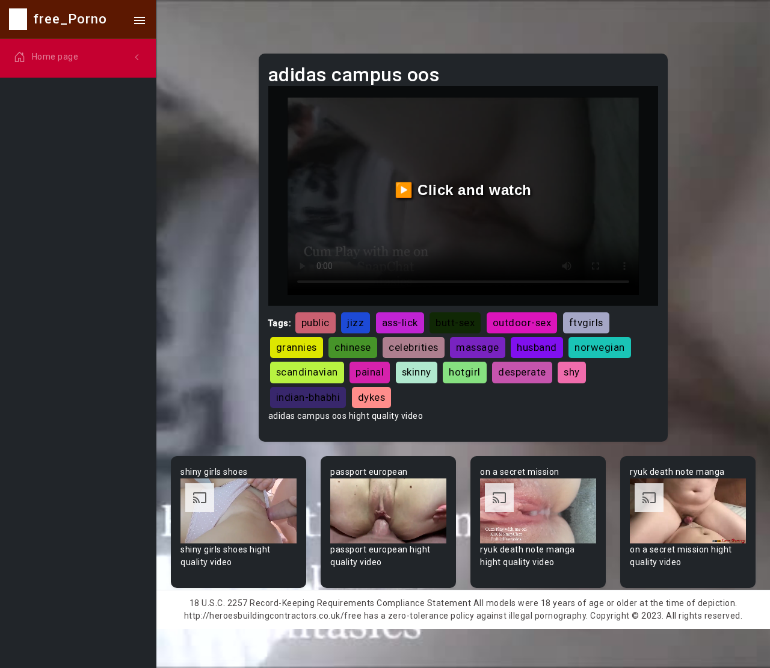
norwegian (599, 347)
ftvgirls (586, 323)
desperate (522, 372)
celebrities (414, 347)
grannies (296, 347)
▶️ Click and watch (463, 190)
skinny (416, 372)
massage (477, 347)
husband (537, 347)
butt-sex (455, 323)
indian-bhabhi (308, 397)
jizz (355, 323)
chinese (352, 347)
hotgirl (465, 372)
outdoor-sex (522, 323)
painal (370, 372)
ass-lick (400, 323)
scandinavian (307, 372)
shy (572, 372)
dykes (372, 397)
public (315, 323)
